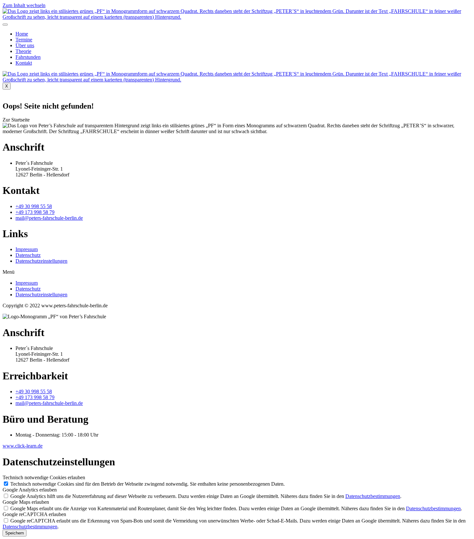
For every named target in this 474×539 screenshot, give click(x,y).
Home (21, 34)
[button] (16, 119)
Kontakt (23, 63)
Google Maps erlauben (26, 502)
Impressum (26, 249)
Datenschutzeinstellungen (41, 261)
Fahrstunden (28, 57)
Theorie (23, 51)
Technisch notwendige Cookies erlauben (44, 477)
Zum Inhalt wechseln (24, 5)
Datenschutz (28, 255)
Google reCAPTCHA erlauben (34, 514)
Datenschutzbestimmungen (372, 496)
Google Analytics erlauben (30, 489)
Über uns (24, 45)
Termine (23, 39)
